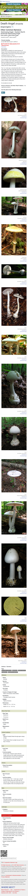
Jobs (11, 889)
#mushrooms (4, 672)
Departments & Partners (19, 889)
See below (3, 47)
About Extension (5, 889)
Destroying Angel (7, 32)
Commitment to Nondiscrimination (13, 875)
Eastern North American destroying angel (13, 33)
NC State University (5, 865)
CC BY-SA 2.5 (24, 496)
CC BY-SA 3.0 (24, 116)
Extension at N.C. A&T (6, 892)
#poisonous (14, 670)
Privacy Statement (5, 877)
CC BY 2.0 (25, 259)
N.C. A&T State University (18, 865)
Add (3, 92)
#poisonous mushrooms (13, 672)
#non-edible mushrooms (6, 670)
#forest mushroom (21, 670)
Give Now (15, 892)
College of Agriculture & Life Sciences (10, 891)
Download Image (23, 117)
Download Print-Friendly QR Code (9, 858)
